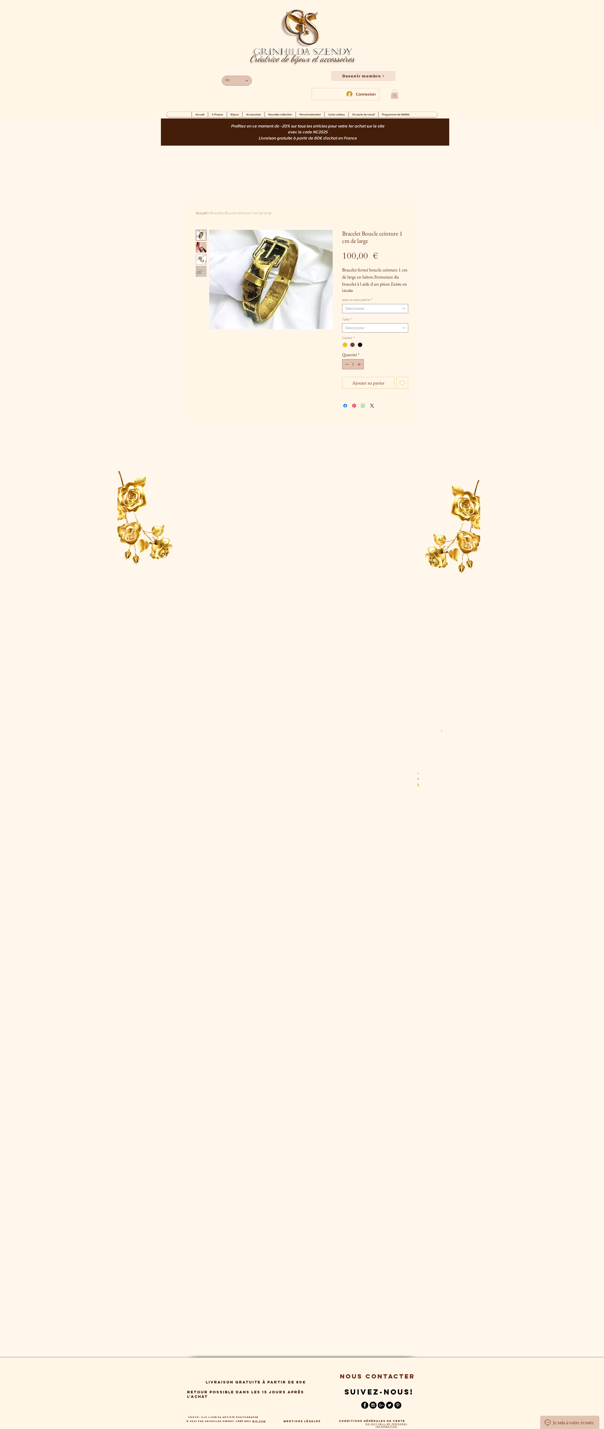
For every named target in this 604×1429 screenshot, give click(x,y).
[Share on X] (372, 406)
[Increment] (359, 364)
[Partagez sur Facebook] (345, 406)
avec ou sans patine (357, 300)
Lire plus (347, 290)
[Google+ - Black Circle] (381, 1405)
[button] (363, 76)
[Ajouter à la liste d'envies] (402, 383)
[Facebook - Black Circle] (364, 1405)
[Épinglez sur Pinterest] (354, 406)
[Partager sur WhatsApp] (363, 406)
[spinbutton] (353, 364)
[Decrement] (346, 364)
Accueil (202, 213)
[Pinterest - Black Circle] (397, 1405)
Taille (347, 319)
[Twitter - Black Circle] (389, 1405)
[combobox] (375, 308)
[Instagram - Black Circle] (373, 1405)
